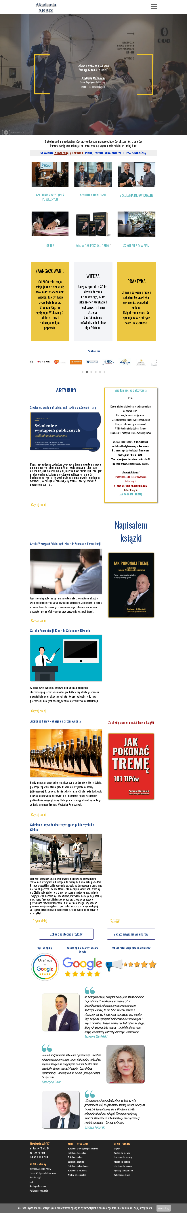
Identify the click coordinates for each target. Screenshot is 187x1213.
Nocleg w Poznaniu (38, 1186)
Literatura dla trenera (123, 1166)
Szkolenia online (75, 1157)
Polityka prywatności (39, 1190)
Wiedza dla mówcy (122, 1152)
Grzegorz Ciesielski (95, 1036)
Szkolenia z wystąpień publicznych (83, 1148)
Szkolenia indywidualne (78, 1166)
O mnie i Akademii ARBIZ (40, 1168)
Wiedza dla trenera (122, 1161)
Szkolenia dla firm (76, 1161)
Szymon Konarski (94, 1127)
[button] (82, 372)
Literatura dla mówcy (123, 1157)
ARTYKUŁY (66, 390)
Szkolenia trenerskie (77, 1152)
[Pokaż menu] (154, 6)
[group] (93, 365)
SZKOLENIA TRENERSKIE (93, 195)
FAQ (31, 1181)
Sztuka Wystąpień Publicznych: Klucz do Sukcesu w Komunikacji (65, 544)
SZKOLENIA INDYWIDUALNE (136, 195)
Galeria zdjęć (35, 1177)
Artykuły (117, 1148)
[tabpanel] (93, 76)
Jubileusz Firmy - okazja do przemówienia (55, 720)
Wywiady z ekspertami (123, 1170)
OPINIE (50, 245)
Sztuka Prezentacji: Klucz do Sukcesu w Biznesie (60, 630)
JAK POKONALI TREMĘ (130, 494)
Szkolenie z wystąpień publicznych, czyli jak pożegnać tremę (63, 407)
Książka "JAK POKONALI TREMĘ (93, 245)
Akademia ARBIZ (46, 7)
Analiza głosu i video (77, 1174)
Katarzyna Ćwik (50, 1081)
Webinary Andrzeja (122, 1174)
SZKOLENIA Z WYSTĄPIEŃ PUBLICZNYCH (50, 197)
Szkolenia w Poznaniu (77, 1170)
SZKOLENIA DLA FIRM (136, 245)
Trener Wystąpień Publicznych (43, 1173)
